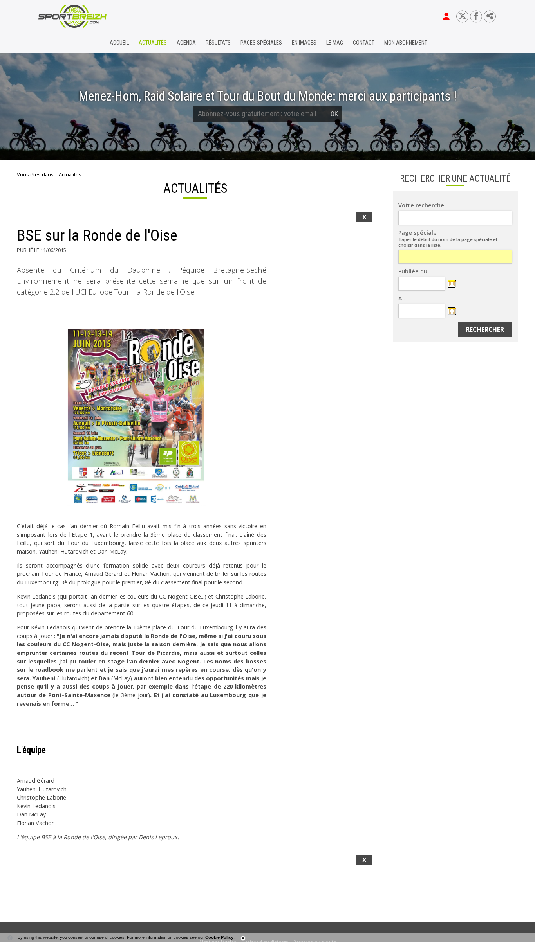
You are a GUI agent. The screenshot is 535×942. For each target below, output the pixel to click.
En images (304, 43)
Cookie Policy (219, 937)
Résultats (218, 43)
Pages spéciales (261, 43)
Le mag (334, 43)
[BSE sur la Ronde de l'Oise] (141, 417)
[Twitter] (462, 16)
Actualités (153, 43)
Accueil (119, 43)
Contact (363, 43)
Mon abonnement (405, 43)
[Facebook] (476, 16)
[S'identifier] (446, 16)
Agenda (186, 43)
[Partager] (490, 16)
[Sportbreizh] (56, 43)
